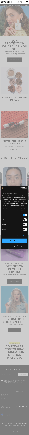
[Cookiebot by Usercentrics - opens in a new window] (20, 188)
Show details (20, 235)
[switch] (25, 219)
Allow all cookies (14, 240)
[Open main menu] (27, 2)
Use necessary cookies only (14, 246)
